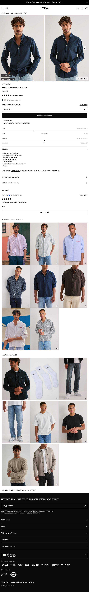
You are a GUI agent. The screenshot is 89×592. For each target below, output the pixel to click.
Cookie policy (29, 582)
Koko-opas (83, 105)
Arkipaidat (31, 490)
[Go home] (44, 8)
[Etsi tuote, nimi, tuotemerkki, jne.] (7, 8)
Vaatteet (5, 490)
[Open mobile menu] (2, 8)
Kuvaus (5, 149)
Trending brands (8, 546)
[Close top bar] (87, 2)
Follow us (5, 520)
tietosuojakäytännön (47, 511)
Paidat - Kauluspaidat (15, 13)
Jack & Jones (7, 84)
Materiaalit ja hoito (10, 177)
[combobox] (44, 109)
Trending (5, 540)
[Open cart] (86, 8)
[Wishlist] (82, 8)
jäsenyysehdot (35, 511)
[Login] (77, 8)
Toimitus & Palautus (10, 183)
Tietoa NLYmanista (8, 533)
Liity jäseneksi (8, 506)
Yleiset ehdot (5, 582)
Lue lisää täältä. (35, 513)
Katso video (83, 79)
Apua (3, 526)
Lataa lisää (44, 212)
